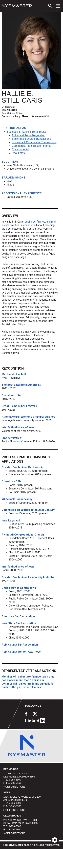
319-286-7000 (13, 826)
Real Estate (19, 153)
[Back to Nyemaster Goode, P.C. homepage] (17, 6)
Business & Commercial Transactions (34, 142)
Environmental (20, 149)
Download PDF (40, 116)
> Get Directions (14, 786)
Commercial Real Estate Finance (31, 145)
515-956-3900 (13, 803)
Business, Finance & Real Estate (26, 131)
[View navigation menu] (58, 6)
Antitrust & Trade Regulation (28, 135)
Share (25, 116)
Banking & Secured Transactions (31, 138)
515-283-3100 (13, 779)
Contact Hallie (10, 116)
